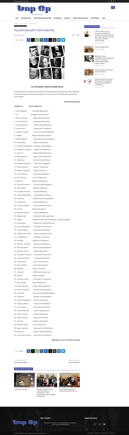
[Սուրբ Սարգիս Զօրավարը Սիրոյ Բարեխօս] (88, 72)
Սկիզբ (16, 23)
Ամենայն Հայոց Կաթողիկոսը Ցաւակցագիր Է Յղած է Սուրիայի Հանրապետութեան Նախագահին (104, 59)
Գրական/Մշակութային (29, 23)
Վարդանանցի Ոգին (102, 47)
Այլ (20, 23)
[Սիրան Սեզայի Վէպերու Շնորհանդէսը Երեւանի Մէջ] (69, 380)
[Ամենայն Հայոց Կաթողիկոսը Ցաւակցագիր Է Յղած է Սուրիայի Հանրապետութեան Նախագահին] (88, 58)
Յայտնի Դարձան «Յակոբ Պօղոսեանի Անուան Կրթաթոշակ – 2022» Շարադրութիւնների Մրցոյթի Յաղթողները (46, 393)
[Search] (113, 7)
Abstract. (47, 433)
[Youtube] (104, 424)
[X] (114, 1)
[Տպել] (54, 40)
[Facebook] (109, 1)
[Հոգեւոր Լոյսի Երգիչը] (24, 380)
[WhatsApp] (37, 40)
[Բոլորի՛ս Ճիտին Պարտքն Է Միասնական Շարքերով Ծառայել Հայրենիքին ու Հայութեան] (88, 81)
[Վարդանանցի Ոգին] (88, 49)
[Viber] (41, 40)
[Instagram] (111, 1)
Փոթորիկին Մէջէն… (21, 362)
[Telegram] (63, 40)
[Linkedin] (46, 40)
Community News (74, 362)
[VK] (59, 40)
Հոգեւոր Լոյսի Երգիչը (21, 389)
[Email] (50, 40)
